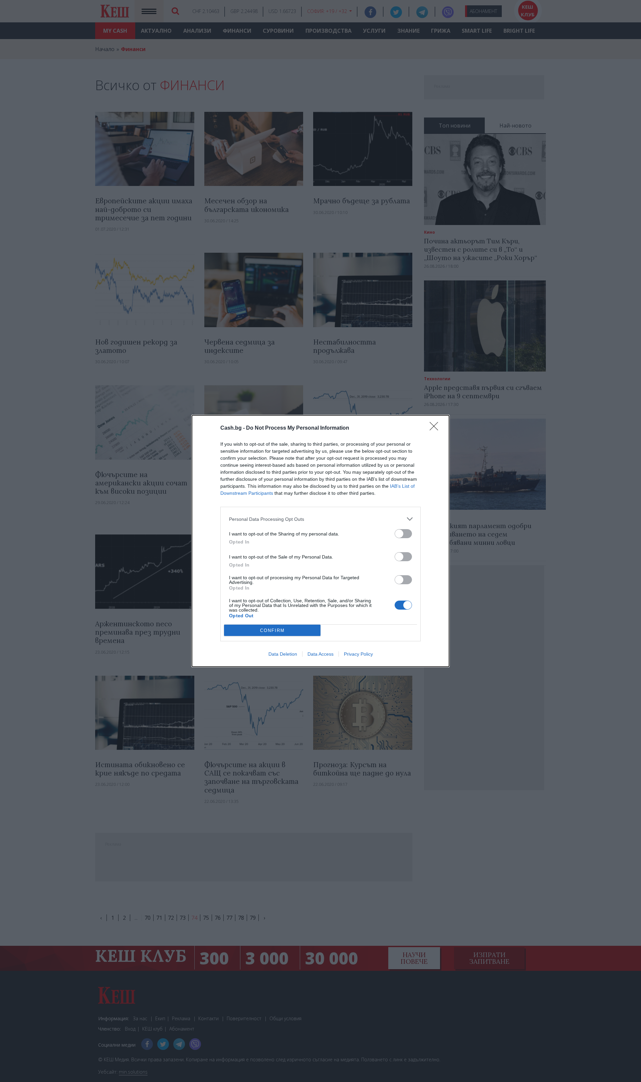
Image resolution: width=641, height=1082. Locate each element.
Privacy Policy (358, 654)
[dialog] (320, 541)
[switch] (403, 533)
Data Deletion (282, 654)
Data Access (320, 654)
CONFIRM (272, 630)
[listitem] (320, 518)
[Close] (436, 428)
